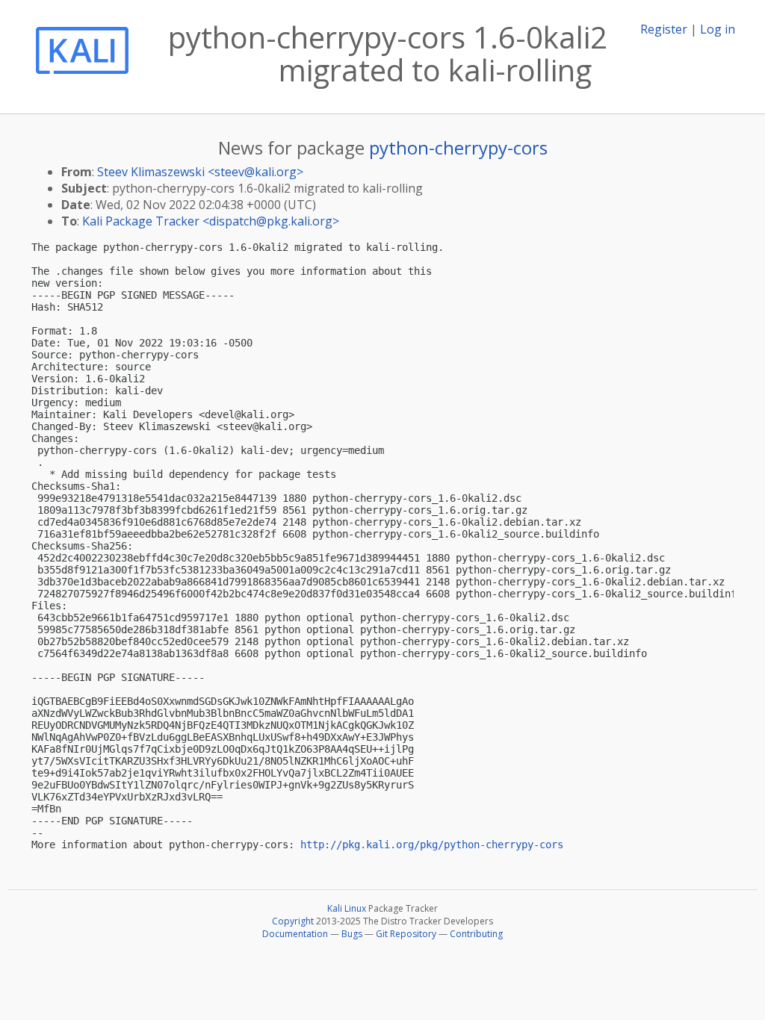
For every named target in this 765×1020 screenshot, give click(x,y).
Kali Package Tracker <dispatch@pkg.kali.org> (210, 221)
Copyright (293, 921)
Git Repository (406, 933)
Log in (717, 29)
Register (663, 29)
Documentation (295, 933)
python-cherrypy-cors (458, 147)
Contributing (476, 933)
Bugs (351, 933)
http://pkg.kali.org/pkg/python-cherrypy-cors (431, 844)
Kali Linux (346, 908)
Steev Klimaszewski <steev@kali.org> (200, 172)
